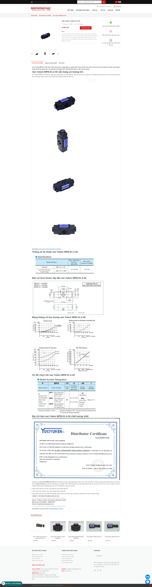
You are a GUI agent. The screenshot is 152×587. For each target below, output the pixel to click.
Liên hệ (117, 10)
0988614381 (42, 573)
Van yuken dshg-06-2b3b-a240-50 (76, 537)
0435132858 (68, 571)
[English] (119, 1)
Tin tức (102, 10)
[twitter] (95, 570)
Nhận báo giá (85, 28)
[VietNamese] (116, 1)
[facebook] (98, 570)
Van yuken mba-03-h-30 (112, 536)
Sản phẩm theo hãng (82, 10)
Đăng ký (108, 6)
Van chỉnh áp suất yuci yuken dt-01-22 (40, 537)
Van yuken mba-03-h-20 (94, 536)
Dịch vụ (94, 10)
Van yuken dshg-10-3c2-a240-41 (58, 537)
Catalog (110, 10)
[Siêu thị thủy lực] (41, 9)
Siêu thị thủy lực (67, 585)
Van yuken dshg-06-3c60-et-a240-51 (50, 249)
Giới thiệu (70, 10)
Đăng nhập (102, 6)
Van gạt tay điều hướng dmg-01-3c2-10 (51, 508)
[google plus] (100, 570)
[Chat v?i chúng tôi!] (147, 581)
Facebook (99, 556)
